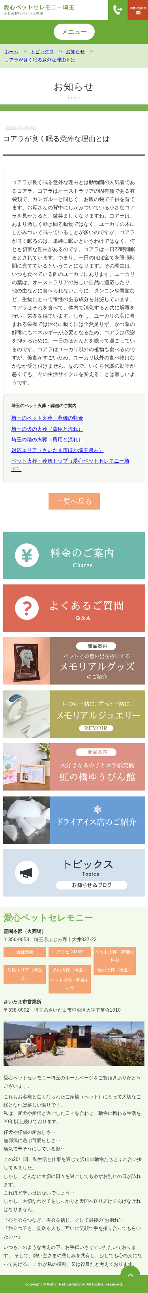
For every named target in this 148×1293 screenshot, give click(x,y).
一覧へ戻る (74, 501)
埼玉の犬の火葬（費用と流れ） (47, 429)
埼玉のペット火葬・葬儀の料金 (47, 418)
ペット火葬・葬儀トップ (69, 984)
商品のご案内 (73, 102)
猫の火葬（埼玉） (114, 969)
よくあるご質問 (123, 102)
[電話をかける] (118, 10)
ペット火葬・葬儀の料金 (114, 955)
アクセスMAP (69, 951)
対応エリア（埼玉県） (24, 973)
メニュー (74, 31)
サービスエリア (25, 102)
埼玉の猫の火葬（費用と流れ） (47, 440)
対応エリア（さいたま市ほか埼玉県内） (57, 450)
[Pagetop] (130, 1275)
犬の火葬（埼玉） (69, 969)
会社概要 (25, 951)
